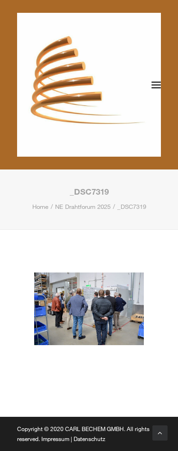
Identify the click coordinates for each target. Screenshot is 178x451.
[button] (156, 84)
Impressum (55, 438)
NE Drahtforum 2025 (83, 206)
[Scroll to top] (160, 432)
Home (40, 206)
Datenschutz (89, 438)
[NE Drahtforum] (89, 85)
